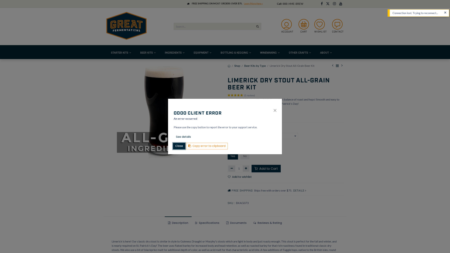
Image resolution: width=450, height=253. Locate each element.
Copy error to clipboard (209, 146)
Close (179, 146)
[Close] (275, 110)
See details (183, 137)
